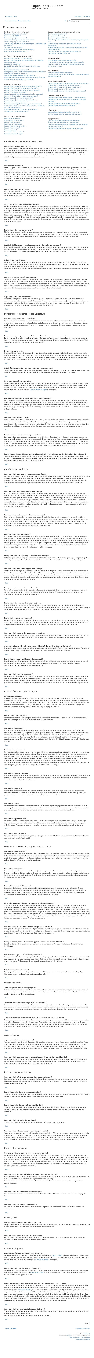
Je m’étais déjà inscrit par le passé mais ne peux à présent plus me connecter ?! (25, 45)
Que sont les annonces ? (12, 128)
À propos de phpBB (41, 1260)
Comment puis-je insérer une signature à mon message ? (22, 90)
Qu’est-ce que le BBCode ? (12, 118)
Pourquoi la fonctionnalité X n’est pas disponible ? (63, 123)
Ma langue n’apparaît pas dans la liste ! (16, 70)
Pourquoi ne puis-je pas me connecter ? (16, 42)
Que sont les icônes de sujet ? (13, 134)
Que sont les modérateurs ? (56, 36)
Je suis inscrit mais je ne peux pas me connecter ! (19, 40)
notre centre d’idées (36, 1272)
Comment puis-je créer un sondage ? (15, 92)
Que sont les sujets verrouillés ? (14, 132)
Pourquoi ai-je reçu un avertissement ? (16, 102)
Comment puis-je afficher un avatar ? (15, 74)
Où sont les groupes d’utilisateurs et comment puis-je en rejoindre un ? (68, 41)
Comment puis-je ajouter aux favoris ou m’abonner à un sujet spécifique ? (67, 100)
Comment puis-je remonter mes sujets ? (16, 111)
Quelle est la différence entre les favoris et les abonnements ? (67, 97)
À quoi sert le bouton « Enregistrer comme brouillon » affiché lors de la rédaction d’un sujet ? (24, 107)
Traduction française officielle (77, 1337)
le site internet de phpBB (39, 390)
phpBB (69, 1335)
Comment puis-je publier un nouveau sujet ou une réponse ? (23, 86)
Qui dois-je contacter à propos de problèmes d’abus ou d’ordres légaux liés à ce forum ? (67, 125)
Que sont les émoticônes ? (12, 122)
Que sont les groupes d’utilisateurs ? (59, 38)
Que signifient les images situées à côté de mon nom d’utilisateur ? (25, 72)
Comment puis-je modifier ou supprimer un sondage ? (21, 96)
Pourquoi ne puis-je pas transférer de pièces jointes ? (20, 100)
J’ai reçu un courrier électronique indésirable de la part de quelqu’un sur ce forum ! (66, 65)
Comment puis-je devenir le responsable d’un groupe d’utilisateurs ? (64, 45)
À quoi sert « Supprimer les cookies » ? (16, 51)
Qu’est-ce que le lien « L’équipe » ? (59, 53)
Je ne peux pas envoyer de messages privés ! (62, 60)
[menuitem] (15, 16)
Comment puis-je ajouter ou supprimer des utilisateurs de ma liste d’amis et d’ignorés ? (68, 75)
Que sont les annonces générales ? (15, 126)
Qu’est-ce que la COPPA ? (12, 36)
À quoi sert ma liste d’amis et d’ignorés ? (60, 73)
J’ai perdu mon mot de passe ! (13, 47)
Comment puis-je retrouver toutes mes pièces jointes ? (65, 114)
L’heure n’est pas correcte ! (12, 64)
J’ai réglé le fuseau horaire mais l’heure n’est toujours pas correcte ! (22, 67)
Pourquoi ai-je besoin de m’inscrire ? (15, 34)
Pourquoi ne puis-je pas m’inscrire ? (15, 38)
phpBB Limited (57, 1255)
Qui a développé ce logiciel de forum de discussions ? (64, 121)
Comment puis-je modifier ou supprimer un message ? (21, 88)
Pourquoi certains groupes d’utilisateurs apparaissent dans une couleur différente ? (67, 48)
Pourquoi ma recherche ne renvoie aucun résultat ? (64, 85)
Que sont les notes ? (10, 130)
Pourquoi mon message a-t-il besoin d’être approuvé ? (21, 109)
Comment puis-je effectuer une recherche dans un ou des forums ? (68, 83)
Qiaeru (88, 1337)
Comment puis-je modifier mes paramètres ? (18, 58)
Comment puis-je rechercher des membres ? (62, 89)
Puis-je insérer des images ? (13, 124)
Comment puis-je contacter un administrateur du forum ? (65, 128)
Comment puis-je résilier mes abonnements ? (62, 105)
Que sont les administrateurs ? (57, 34)
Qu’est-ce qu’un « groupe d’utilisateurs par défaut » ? (64, 51)
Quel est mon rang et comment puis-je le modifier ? (20, 76)
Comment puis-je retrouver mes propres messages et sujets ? (67, 91)
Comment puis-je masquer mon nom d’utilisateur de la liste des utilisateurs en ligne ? (23, 61)
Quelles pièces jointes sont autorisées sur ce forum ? (64, 112)
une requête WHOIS (24, 1290)
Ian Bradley (87, 1333)
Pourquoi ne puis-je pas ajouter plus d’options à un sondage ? (23, 94)
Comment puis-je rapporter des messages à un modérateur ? (23, 104)
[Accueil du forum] (17, 8)
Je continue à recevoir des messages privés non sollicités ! (66, 62)
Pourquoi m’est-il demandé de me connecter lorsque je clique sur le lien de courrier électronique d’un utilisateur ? (24, 78)
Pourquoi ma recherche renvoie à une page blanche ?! (65, 87)
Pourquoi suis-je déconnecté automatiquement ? (19, 49)
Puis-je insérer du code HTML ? (14, 120)
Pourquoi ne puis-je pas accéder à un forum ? (18, 98)
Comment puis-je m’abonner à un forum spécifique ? (64, 103)
